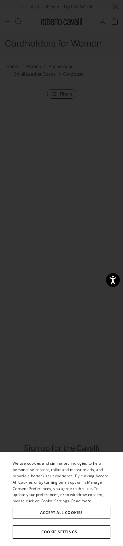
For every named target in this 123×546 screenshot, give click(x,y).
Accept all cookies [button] (61, 512)
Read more (81, 501)
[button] (61, 532)
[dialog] (61, 499)
